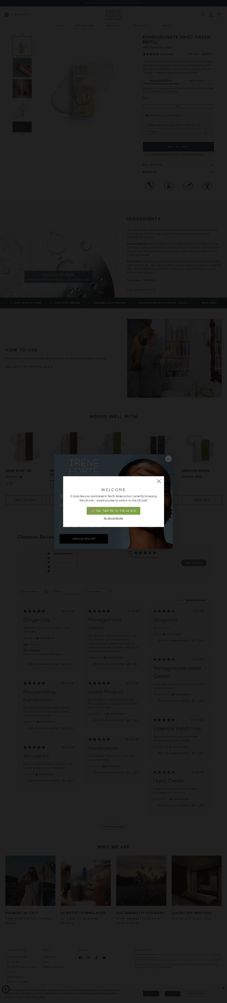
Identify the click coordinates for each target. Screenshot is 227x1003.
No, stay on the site (113, 518)
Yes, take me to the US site (116, 510)
